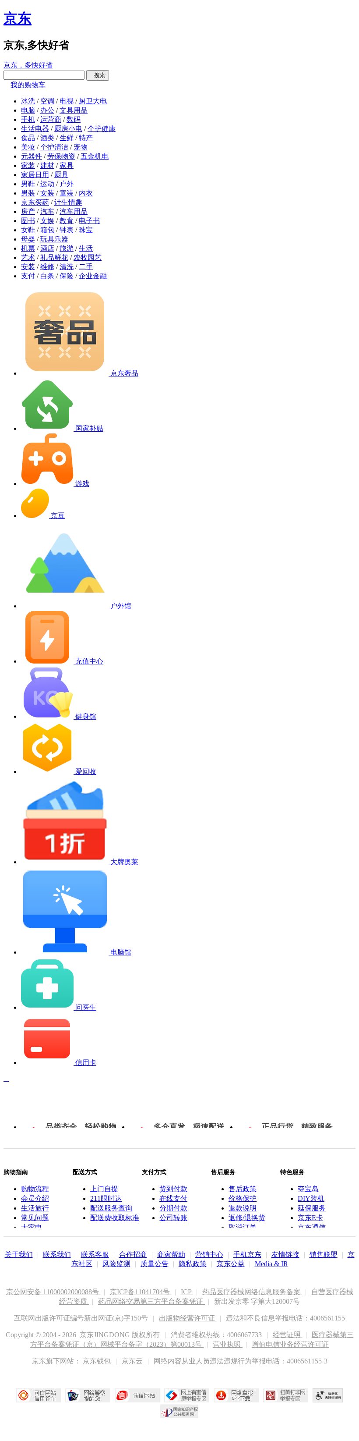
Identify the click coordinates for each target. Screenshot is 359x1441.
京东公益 (231, 1263)
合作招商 (133, 1254)
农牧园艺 (88, 257)
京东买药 (35, 202)
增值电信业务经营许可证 (290, 1344)
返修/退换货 (247, 1217)
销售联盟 (324, 1254)
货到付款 (173, 1189)
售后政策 (243, 1189)
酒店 (47, 248)
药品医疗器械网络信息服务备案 (252, 1291)
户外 (67, 184)
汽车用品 (74, 211)
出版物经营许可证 (188, 1318)
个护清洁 (54, 147)
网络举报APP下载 (236, 1395)
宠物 (81, 147)
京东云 (133, 1361)
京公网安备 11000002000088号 (53, 1291)
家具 (67, 165)
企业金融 (93, 276)
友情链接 (285, 1254)
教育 (67, 220)
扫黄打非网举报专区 (285, 1395)
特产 (86, 138)
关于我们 (19, 1254)
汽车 (47, 211)
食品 (28, 138)
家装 (28, 165)
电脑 (28, 110)
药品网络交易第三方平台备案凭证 (151, 1301)
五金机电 (95, 156)
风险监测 (116, 1263)
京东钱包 (98, 1361)
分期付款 (173, 1208)
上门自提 (104, 1189)
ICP (187, 1291)
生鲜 (67, 138)
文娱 (47, 220)
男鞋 (28, 184)
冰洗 (28, 101)
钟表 (67, 230)
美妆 (28, 147)
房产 (28, 211)
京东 (18, 18)
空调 (47, 101)
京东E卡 (310, 1217)
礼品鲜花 (54, 257)
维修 (47, 266)
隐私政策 (193, 1263)
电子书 (89, 220)
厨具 (61, 174)
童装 (67, 193)
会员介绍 (35, 1198)
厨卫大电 (93, 101)
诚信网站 (137, 1395)
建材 (47, 165)
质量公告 (155, 1263)
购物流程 (35, 1189)
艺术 (28, 257)
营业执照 (228, 1344)
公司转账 (173, 1217)
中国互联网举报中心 (186, 1395)
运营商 (50, 119)
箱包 (47, 230)
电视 (67, 101)
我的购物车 (28, 85)
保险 (67, 276)
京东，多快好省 (28, 65)
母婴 (28, 239)
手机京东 (247, 1254)
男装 (28, 193)
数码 (74, 119)
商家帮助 (171, 1254)
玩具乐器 (54, 239)
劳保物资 (61, 156)
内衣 (86, 193)
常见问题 (35, 1217)
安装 (28, 266)
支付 (28, 276)
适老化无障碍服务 (328, 1395)
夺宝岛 (308, 1189)
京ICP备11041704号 (141, 1291)
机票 (28, 248)
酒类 (47, 138)
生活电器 (35, 128)
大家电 (31, 1227)
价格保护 (243, 1198)
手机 (28, 119)
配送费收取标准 (114, 1217)
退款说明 (243, 1208)
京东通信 (312, 1227)
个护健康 (102, 128)
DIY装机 (311, 1198)
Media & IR (271, 1263)
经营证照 (288, 1334)
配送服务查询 (111, 1208)
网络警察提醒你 (87, 1395)
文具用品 (74, 110)
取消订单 (243, 1227)
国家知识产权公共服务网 (179, 1411)
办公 (47, 110)
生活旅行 (35, 1208)
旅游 (67, 248)
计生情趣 (68, 202)
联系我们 (57, 1254)
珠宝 (86, 230)
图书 (28, 220)
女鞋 (28, 230)
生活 (86, 248)
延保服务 (312, 1208)
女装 (47, 193)
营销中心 (209, 1254)
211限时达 (106, 1198)
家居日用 (35, 174)
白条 (47, 276)
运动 (47, 184)
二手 (86, 266)
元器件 (31, 156)
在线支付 (173, 1198)
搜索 (98, 75)
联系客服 (95, 1254)
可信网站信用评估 (38, 1395)
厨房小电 (68, 128)
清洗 (67, 266)
